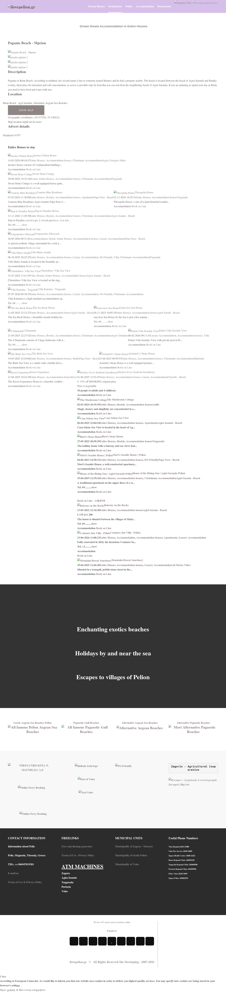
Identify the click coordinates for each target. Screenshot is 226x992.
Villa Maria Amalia (41, 252)
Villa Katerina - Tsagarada (52, 289)
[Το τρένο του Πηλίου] (86, 765)
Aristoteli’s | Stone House (141, 353)
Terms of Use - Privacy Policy (78, 855)
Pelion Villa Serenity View (173, 330)
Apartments (88, 197)
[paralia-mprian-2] (18, 61)
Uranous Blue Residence (50, 192)
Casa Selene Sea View (116, 418)
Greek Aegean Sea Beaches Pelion (33, 723)
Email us (112, 931)
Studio (76, 358)
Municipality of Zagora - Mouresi (134, 846)
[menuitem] (96, 6)
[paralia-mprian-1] (18, 56)
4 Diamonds (29, 330)
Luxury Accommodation (112, 238)
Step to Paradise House (47, 211)
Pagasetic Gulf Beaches (86, 723)
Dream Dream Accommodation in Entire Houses (113, 26)
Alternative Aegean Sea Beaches (140, 723)
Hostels (34, 178)
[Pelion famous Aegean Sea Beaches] (32, 729)
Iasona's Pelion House (45, 155)
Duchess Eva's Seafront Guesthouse (136, 372)
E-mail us (13, 873)
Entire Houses (37, 160)
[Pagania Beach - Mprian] (22, 51)
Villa (116, 257)
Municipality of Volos (127, 864)
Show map (26, 110)
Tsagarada (116, 178)
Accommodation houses (58, 160)
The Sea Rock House (44, 307)
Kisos (74, 377)
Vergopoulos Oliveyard (47, 233)
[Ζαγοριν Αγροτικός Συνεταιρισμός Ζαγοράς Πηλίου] (193, 782)
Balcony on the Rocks (116, 505)
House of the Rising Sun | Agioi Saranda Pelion (159, 473)
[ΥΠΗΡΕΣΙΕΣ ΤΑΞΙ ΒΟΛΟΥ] (86, 792)
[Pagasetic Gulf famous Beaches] (86, 729)
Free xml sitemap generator (77, 846)
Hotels (52, 238)
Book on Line (33, 169)
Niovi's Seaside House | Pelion (129, 455)
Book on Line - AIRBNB (91, 500)
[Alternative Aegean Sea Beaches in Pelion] (140, 727)
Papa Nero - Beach (104, 197)
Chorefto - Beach (177, 377)
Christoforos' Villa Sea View (55, 270)
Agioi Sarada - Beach (82, 312)
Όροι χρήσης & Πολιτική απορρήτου (22, 990)
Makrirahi (199, 358)
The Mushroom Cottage (120, 399)
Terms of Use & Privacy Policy (25, 882)
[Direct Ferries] (31, 787)
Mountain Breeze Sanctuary (127, 560)
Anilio (155, 404)
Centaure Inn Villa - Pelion (125, 532)
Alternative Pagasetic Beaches (193, 723)
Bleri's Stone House (112, 436)
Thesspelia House (144, 192)
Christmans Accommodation (87, 160)
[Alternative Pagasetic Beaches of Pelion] (193, 729)
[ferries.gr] (33, 813)
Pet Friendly (106, 257)
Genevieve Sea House (130, 307)
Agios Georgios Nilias (114, 160)
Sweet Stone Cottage (43, 173)
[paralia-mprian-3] (18, 66)
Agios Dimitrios (120, 335)
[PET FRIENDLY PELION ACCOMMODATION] (123, 765)
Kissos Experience (39, 372)
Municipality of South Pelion (131, 855)
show (24, 224)
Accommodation (38, 238)
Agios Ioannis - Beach (123, 215)
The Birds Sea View (42, 353)
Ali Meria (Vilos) (181, 565)
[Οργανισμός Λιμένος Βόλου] (86, 778)
